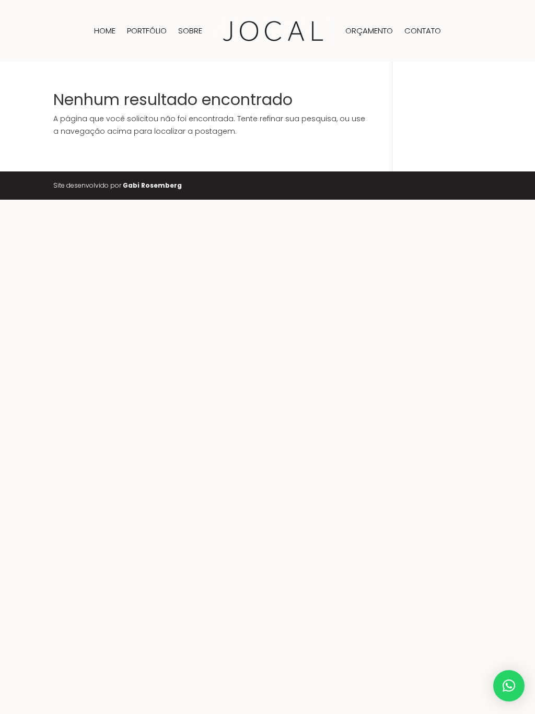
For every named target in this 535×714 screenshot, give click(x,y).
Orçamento (369, 30)
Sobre (190, 30)
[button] (509, 685)
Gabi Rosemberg (152, 185)
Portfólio (147, 30)
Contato (422, 30)
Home (104, 30)
